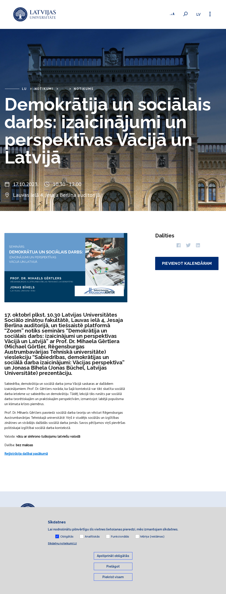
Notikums (84, 89)
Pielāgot (113, 566)
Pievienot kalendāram (187, 263)
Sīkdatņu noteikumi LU (62, 543)
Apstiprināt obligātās (113, 556)
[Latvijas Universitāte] (34, 14)
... (63, 89)
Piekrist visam (113, 577)
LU (24, 89)
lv (198, 14)
